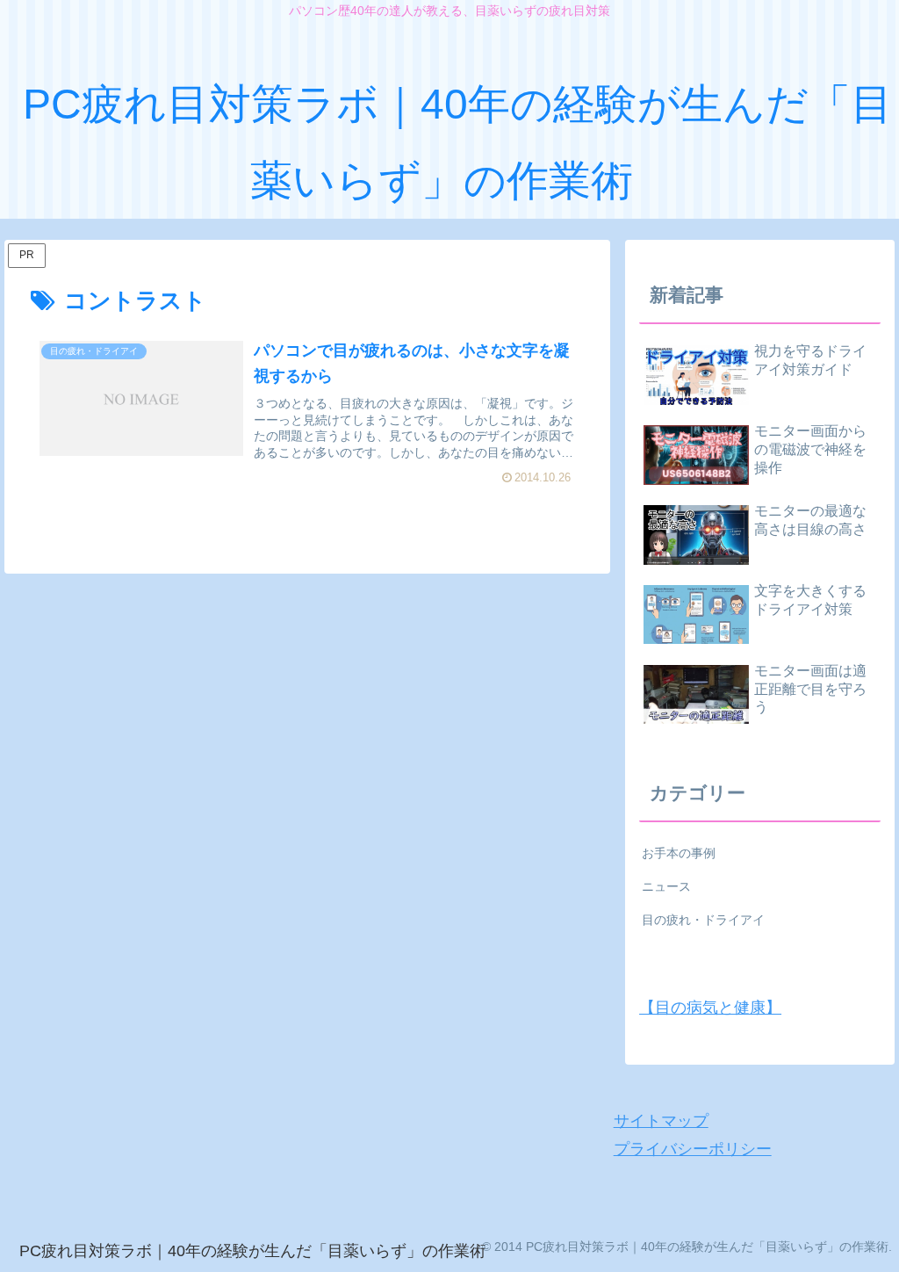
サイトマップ (661, 1121)
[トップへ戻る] (872, 1245)
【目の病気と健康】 (710, 1007)
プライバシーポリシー (693, 1149)
